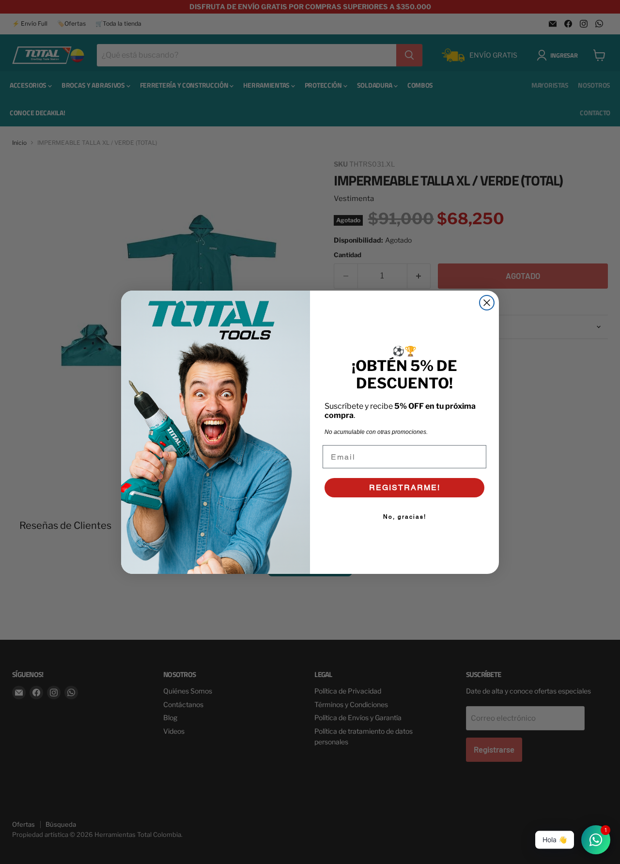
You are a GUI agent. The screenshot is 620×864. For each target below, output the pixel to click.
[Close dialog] (487, 302)
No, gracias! (404, 516)
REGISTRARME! (404, 487)
